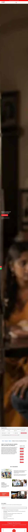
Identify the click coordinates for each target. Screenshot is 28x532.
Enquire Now (5, 215)
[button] (15, 430)
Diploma (10, 440)
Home (3, 440)
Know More (21, 448)
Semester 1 (4, 507)
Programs (6, 440)
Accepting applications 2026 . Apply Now (14, 0)
